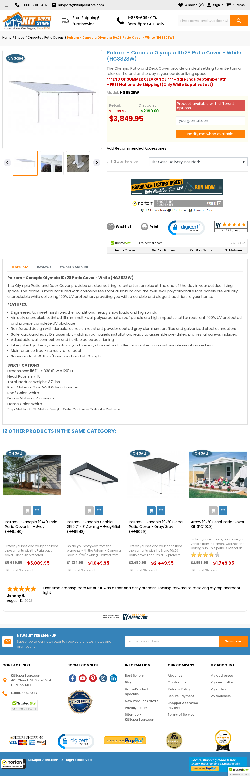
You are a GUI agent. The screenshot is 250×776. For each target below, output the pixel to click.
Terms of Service (181, 714)
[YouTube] (83, 678)
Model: (113, 92)
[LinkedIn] (113, 678)
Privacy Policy (136, 707)
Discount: (148, 105)
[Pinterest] (93, 678)
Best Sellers (134, 675)
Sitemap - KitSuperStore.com (140, 717)
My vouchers (220, 696)
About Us (175, 675)
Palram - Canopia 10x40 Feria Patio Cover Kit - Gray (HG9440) (31, 526)
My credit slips (222, 682)
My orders (218, 689)
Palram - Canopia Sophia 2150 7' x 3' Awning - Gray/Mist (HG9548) (94, 526)
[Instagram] (103, 678)
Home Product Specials (136, 691)
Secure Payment (181, 696)
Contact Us (177, 682)
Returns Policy (179, 689)
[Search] (239, 20)
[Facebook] (72, 678)
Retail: (115, 105)
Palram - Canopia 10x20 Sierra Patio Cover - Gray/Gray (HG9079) (156, 526)
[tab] (20, 267)
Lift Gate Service (122, 161)
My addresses (221, 675)
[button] (13, 764)
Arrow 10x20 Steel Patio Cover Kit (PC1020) (217, 524)
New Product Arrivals (141, 701)
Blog (128, 682)
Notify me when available (210, 133)
